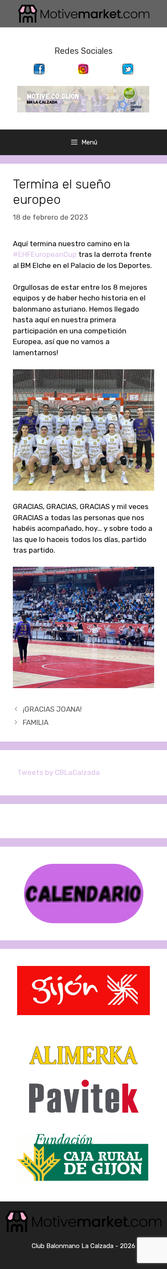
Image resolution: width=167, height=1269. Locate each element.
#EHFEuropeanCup (45, 254)
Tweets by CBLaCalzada (58, 772)
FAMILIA (35, 722)
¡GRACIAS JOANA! (52, 709)
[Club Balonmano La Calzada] (83, 98)
